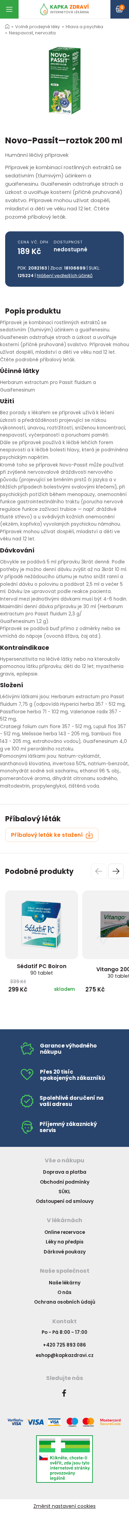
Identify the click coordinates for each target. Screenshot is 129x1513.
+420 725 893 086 (64, 1345)
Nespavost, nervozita (32, 33)
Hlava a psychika (84, 27)
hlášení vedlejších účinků (65, 275)
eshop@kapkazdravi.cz (65, 1355)
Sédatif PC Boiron (41, 969)
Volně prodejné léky (37, 27)
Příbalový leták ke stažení (47, 834)
